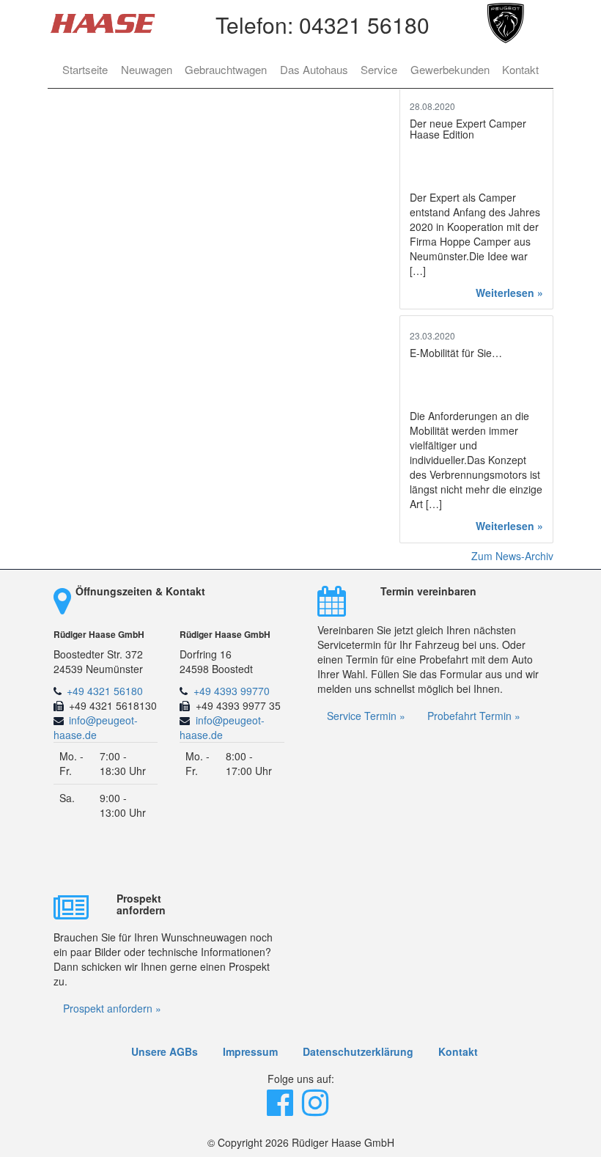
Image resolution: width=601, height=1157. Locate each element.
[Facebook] (281, 1109)
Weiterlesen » (509, 292)
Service (379, 69)
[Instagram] (316, 1109)
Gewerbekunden (450, 69)
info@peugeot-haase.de (96, 727)
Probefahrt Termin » (473, 715)
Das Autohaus (314, 69)
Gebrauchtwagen (226, 69)
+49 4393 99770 (231, 690)
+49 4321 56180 (105, 690)
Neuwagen (146, 69)
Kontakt (520, 69)
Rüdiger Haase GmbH (99, 634)
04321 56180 (364, 24)
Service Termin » (366, 715)
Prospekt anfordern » (112, 1008)
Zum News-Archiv (512, 555)
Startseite (85, 69)
